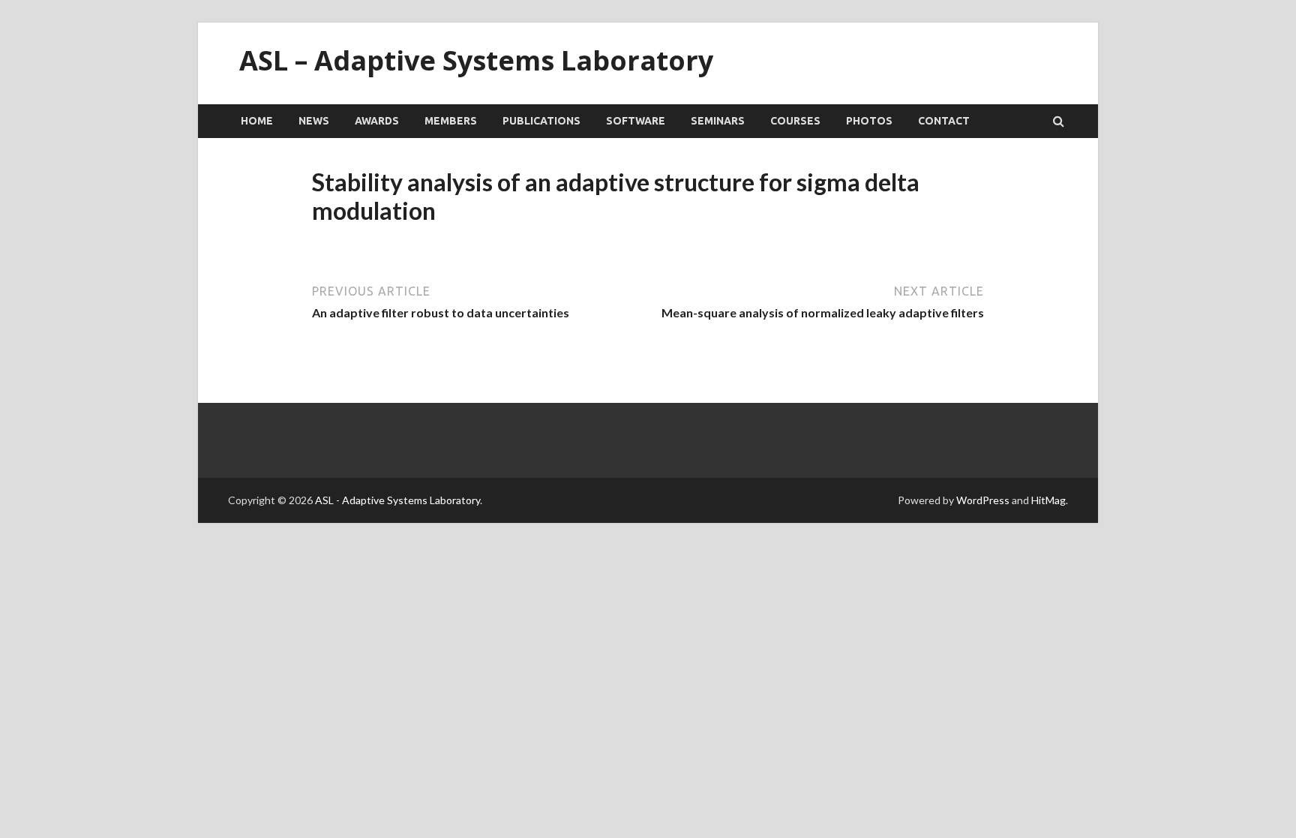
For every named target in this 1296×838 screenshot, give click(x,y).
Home (257, 121)
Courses (795, 121)
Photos (869, 121)
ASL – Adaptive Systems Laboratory (476, 60)
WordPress (983, 500)
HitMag (1048, 500)
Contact (944, 121)
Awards (377, 121)
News (313, 121)
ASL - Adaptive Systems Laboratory (397, 500)
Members (450, 121)
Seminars (718, 121)
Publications (541, 121)
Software (635, 121)
